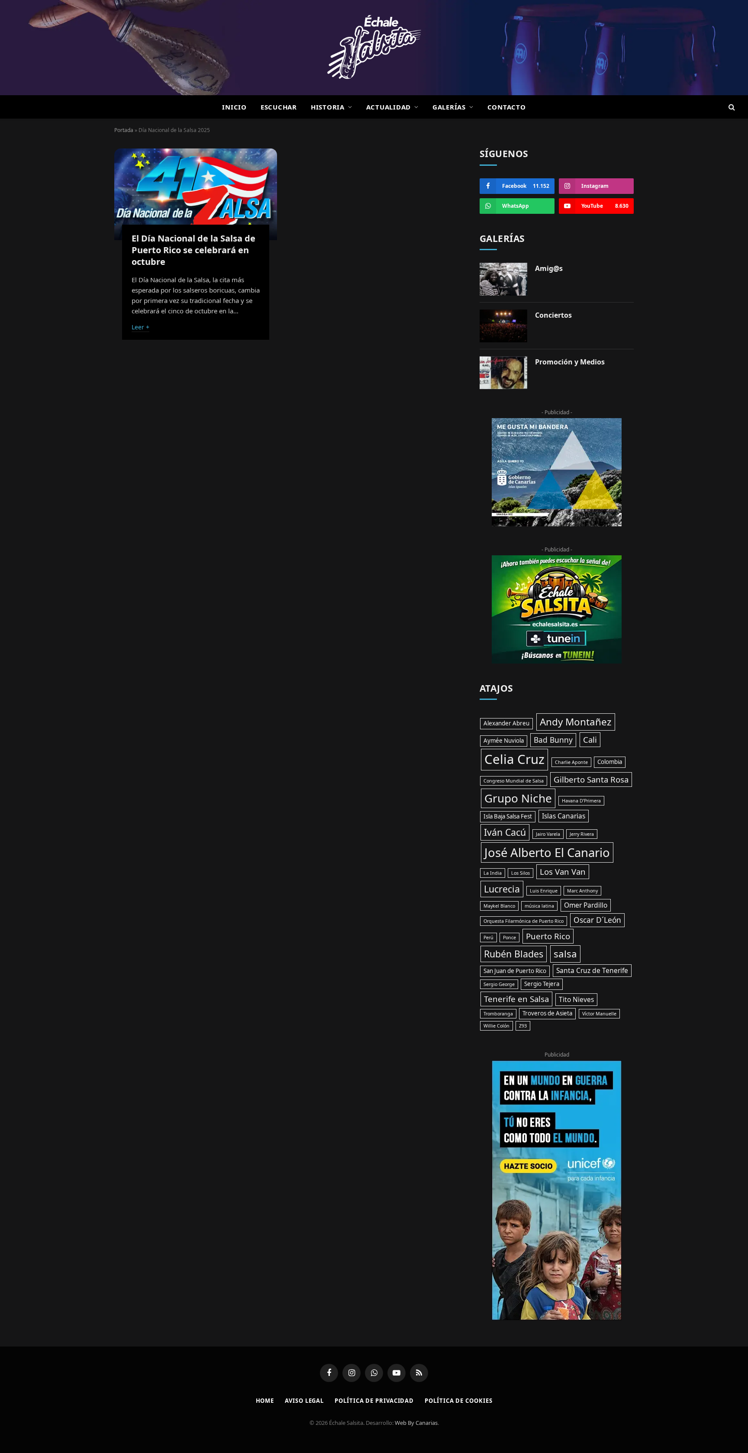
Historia (328, 107)
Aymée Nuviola (504, 740)
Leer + (140, 327)
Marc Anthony (582, 891)
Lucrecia (502, 889)
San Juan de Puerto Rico (515, 971)
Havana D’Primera (581, 801)
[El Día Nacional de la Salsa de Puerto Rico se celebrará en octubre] (195, 194)
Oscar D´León (597, 920)
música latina (539, 906)
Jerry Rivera (582, 834)
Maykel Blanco (499, 906)
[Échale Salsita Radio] (374, 47)
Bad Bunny (553, 740)
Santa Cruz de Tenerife (592, 970)
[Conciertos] (503, 325)
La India (493, 873)
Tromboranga (498, 1014)
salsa (565, 953)
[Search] (731, 107)
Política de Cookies (458, 1401)
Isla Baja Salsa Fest (508, 816)
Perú (488, 937)
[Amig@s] (503, 279)
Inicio (234, 107)
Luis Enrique (544, 891)
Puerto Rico (548, 936)
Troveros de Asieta (547, 1013)
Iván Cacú (505, 832)
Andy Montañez (576, 721)
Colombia (609, 762)
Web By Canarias (416, 1423)
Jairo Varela (548, 834)
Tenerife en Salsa (516, 998)
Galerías (449, 107)
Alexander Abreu (506, 723)
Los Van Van (563, 871)
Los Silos (520, 873)
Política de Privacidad (374, 1401)
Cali (590, 739)
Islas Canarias (563, 816)
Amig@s (549, 268)
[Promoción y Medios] (503, 372)
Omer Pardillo (585, 905)
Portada (123, 130)
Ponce (509, 937)
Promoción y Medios (570, 362)
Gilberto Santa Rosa (591, 779)
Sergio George (499, 984)
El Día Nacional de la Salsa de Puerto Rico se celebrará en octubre (193, 249)
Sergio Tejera (541, 984)
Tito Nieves (576, 999)
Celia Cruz (514, 759)
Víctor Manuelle (599, 1014)
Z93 (523, 1026)
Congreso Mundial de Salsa (514, 781)
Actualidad (388, 107)
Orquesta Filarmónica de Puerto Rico (524, 921)
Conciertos (553, 315)
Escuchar (279, 107)
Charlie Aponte (571, 762)
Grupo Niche (518, 798)
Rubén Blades (513, 953)
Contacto (506, 107)
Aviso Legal (304, 1401)
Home (265, 1401)
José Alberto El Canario (547, 852)
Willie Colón (496, 1026)
